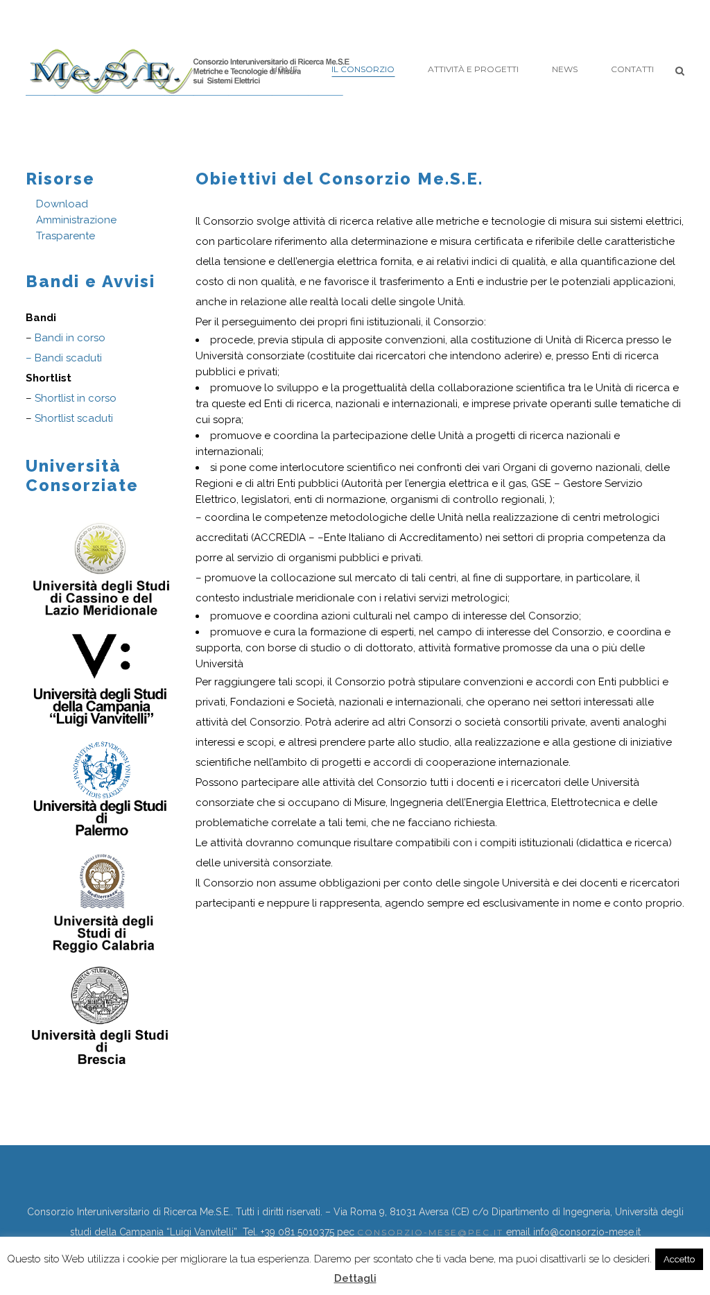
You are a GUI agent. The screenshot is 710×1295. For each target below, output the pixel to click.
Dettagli (355, 1278)
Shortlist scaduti (74, 418)
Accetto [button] (679, 1259)
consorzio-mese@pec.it (430, 1232)
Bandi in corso (70, 338)
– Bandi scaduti (64, 358)
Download (62, 204)
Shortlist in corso (75, 398)
